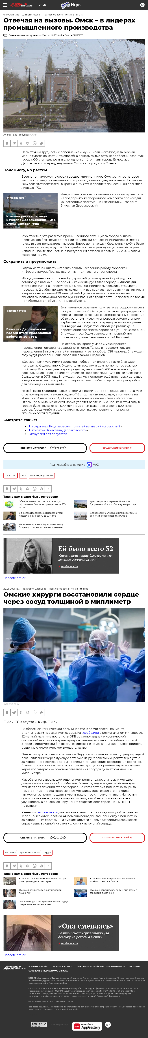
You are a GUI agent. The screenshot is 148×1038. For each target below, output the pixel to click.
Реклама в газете (63, 967)
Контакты (134, 967)
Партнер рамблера (59, 1024)
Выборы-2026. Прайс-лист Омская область (101, 967)
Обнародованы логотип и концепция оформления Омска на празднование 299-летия (42, 504)
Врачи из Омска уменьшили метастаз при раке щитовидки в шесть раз (42, 880)
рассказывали (47, 812)
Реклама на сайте (39, 967)
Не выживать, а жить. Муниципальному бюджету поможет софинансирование (41, 526)
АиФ (33, 134)
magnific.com (11, 704)
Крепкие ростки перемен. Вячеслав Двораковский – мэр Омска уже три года (113, 503)
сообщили (91, 732)
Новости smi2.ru (15, 578)
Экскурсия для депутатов (48, 434)
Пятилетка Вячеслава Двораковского (57, 430)
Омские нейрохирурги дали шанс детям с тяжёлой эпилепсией (113, 891)
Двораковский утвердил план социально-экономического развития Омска (114, 514)
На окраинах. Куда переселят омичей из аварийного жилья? (74, 426)
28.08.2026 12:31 (11, 588)
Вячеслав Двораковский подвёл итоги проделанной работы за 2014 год (41, 514)
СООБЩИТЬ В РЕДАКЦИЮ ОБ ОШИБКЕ (48, 971)
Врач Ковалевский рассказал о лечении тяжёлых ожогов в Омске (112, 880)
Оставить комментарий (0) (117, 448)
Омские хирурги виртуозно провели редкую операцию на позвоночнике (44, 903)
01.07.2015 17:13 (11, 14)
